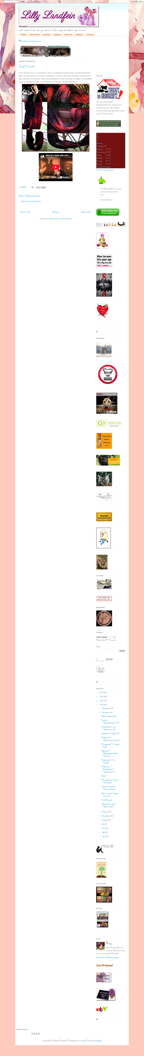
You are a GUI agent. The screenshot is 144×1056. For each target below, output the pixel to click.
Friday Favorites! (34, 34)
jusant (84, 1040)
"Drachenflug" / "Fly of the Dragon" (110, 781)
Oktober (105, 811)
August (105, 820)
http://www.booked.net (106, 169)
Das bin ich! (90, 34)
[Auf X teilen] (41, 187)
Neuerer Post (25, 212)
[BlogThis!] (39, 187)
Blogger (99, 1040)
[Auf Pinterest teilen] (45, 187)
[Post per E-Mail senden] (32, 187)
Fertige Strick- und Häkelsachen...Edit (109, 728)
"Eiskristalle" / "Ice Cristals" (108, 761)
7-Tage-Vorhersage (103, 166)
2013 (102, 696)
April (104, 836)
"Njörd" (104, 775)
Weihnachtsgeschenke (109, 716)
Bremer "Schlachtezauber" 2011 (110, 721)
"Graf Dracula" (107, 799)
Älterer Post (86, 212)
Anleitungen (57, 34)
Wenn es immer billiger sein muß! (110, 794)
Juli (103, 824)
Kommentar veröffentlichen (31, 201)
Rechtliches (79, 34)
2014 (102, 692)
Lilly (109, 943)
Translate (112, 639)
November (106, 712)
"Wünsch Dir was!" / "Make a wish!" (109, 805)
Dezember (106, 708)
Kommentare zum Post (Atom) (60, 218)
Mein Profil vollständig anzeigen (107, 957)
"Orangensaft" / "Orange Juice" (110, 745)
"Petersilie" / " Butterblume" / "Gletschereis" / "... (109, 769)
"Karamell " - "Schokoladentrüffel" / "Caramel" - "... (110, 753)
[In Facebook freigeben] (43, 187)
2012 (102, 700)
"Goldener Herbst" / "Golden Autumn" (109, 787)
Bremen (99, 143)
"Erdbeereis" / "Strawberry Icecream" (111, 738)
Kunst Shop (46, 34)
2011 (101, 704)
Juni (104, 828)
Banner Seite (68, 34)
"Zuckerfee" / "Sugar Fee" (111, 733)
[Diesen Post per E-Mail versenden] (37, 187)
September (106, 815)
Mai (103, 832)
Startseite (23, 34)
